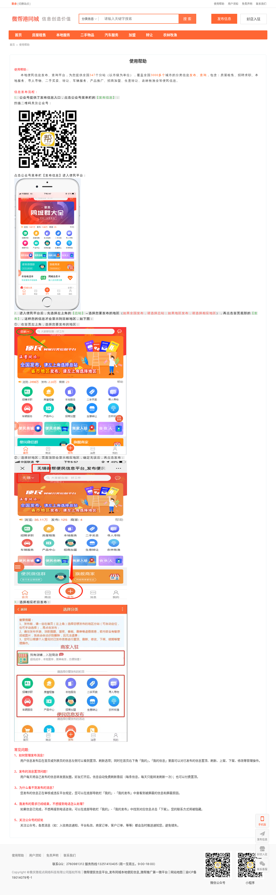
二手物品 (87, 35)
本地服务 (63, 35)
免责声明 (247, 3)
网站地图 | (178, 872)
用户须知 (233, 3)
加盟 (132, 35)
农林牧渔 (170, 35)
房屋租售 (39, 35)
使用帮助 (219, 3)
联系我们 (261, 3)
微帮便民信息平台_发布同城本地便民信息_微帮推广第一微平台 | (126, 872)
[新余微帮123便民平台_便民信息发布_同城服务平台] (44, 18)
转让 (149, 35)
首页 (18, 35)
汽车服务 (111, 35)
